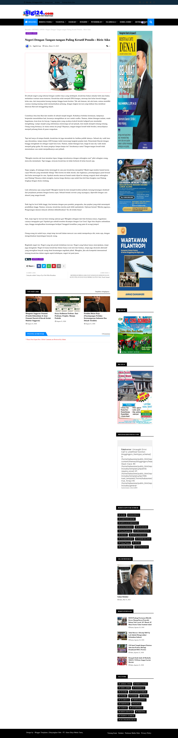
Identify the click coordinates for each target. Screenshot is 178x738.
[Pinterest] (54, 266)
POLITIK (123, 696)
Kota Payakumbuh (125, 531)
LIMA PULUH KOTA (143, 531)
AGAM (122, 515)
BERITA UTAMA (45, 22)
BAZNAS (137, 704)
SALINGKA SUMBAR (139, 692)
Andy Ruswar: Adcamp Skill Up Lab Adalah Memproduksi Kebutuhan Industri (139, 635)
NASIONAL (60, 22)
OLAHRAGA (111, 22)
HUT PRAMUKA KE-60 (127, 720)
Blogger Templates (41, 732)
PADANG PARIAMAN (139, 535)
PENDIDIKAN (96, 22)
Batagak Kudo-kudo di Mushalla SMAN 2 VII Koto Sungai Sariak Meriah (139, 660)
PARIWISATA (124, 704)
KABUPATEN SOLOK (127, 519)
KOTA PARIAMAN (126, 527)
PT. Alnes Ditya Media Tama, (73, 732)
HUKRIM (83, 22)
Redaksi (57, 2)
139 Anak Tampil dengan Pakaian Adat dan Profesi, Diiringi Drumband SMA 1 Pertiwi (140, 647)
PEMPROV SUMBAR (127, 716)
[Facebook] (39, 266)
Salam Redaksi (122, 597)
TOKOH (145, 696)
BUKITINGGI (134, 515)
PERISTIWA (141, 712)
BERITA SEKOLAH (126, 712)
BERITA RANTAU (139, 700)
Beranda (28, 30)
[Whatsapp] (49, 266)
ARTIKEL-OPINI (38, 30)
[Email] (59, 266)
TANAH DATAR (142, 547)
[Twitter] (44, 266)
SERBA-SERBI (125, 22)
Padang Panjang (125, 543)
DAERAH (72, 22)
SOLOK (137, 543)
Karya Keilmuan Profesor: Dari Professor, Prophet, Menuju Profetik (66, 316)
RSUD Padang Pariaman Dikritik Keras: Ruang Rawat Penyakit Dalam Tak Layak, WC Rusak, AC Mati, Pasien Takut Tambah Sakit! (140, 621)
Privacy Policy (146, 733)
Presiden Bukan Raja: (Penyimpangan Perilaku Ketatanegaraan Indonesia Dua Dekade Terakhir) (95, 317)
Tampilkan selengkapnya (102, 291)
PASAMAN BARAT (126, 539)
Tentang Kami (49, 2)
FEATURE (123, 692)
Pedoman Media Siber (68, 2)
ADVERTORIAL (137, 708)
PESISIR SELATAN (144, 539)
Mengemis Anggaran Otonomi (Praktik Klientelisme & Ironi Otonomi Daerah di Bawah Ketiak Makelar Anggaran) (38, 317)
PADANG (123, 535)
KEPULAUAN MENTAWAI (129, 523)
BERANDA (32, 22)
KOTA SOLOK (142, 527)
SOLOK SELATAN (126, 547)
